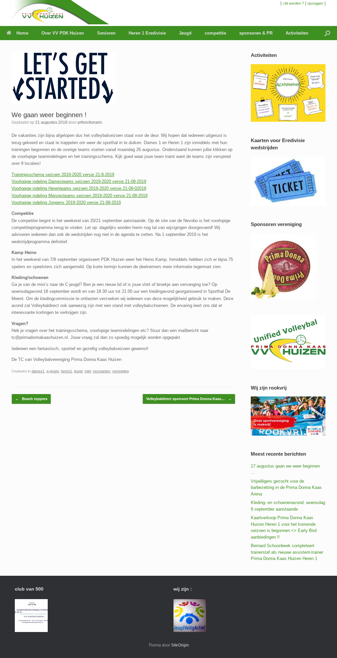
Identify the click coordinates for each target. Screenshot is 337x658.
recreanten (101, 371)
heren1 (66, 371)
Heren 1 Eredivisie (147, 33)
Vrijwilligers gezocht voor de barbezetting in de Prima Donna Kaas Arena (286, 487)
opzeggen (315, 3)
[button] (327, 33)
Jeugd (185, 33)
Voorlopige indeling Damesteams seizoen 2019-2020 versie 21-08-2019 (79, 181)
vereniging (120, 371)
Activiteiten (297, 33)
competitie (215, 33)
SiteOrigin (180, 645)
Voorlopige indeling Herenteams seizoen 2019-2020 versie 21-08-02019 (79, 188)
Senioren (106, 33)
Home (22, 33)
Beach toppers (31, 399)
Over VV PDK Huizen (62, 33)
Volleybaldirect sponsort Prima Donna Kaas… (189, 399)
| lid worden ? (293, 3)
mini (88, 371)
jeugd (78, 371)
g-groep (52, 371)
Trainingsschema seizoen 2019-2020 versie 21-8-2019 (63, 174)
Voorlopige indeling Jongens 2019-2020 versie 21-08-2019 (66, 202)
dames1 (38, 371)
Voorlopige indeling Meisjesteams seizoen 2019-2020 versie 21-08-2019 (79, 195)
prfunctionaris (90, 122)
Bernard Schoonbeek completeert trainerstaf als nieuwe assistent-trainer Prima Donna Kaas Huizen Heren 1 (287, 552)
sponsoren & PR (255, 33)
